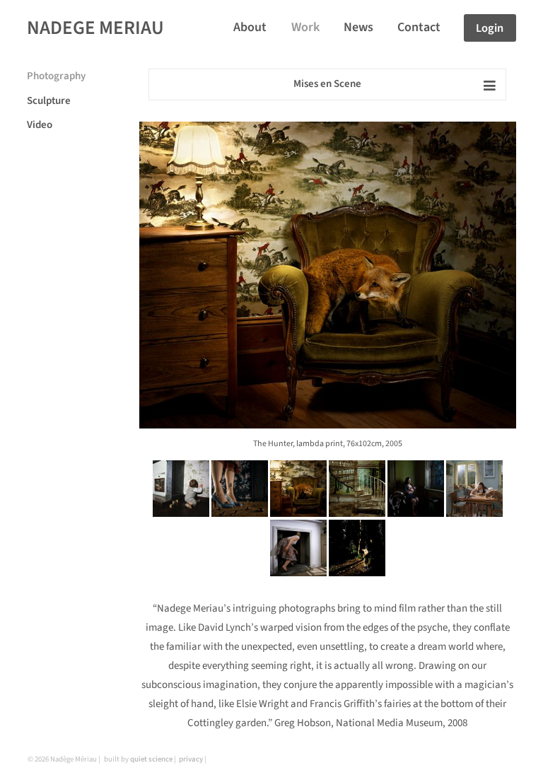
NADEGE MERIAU (95, 28)
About (250, 27)
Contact (418, 27)
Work (305, 27)
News (358, 27)
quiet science (151, 759)
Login (489, 27)
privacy (191, 759)
